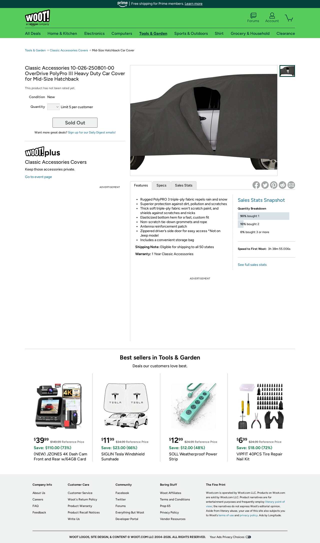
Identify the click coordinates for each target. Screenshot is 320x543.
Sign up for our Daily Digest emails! (92, 132)
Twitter (121, 499)
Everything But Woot (130, 512)
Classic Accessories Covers (69, 50)
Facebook (122, 493)
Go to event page (38, 177)
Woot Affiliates (170, 493)
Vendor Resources (173, 519)
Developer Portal (127, 519)
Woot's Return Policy (82, 499)
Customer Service (80, 493)
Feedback (39, 512)
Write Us (74, 519)
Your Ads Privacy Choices (227, 537)
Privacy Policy (169, 512)
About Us (38, 493)
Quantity (37, 107)
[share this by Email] (291, 185)
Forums (253, 21)
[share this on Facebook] (256, 185)
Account (272, 21)
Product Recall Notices (84, 512)
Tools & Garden (35, 50)
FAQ (35, 506)
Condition (37, 97)
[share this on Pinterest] (274, 185)
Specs (161, 185)
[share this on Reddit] (282, 185)
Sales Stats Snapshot (261, 200)
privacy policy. (249, 515)
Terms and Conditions (175, 499)
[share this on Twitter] (265, 185)
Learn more (193, 4)
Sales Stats (183, 185)
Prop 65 (165, 506)
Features (141, 185)
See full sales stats (252, 265)
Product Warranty (80, 506)
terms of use (226, 515)
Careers (37, 499)
